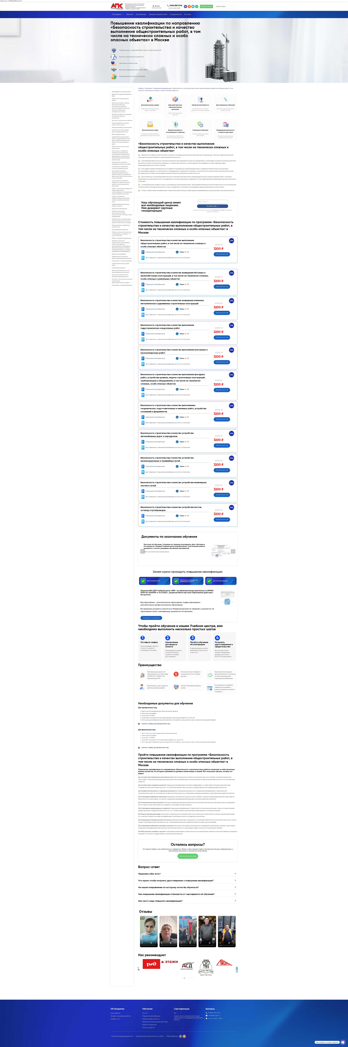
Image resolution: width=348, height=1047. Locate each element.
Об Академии (117, 1009)
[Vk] (185, 6)
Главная (140, 88)
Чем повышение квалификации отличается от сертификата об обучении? (176, 894)
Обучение (148, 88)
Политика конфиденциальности (122, 1036)
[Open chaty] (343, 1042)
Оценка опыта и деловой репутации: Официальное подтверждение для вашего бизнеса (188, 1017)
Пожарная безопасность (150, 1019)
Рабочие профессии (149, 1025)
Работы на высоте (148, 1027)
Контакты (210, 1009)
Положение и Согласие (218, 210)
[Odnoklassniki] (189, 6)
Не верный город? (156, 7)
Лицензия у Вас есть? (149, 874)
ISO (175, 1013)
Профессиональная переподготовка (155, 1022)
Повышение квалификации (162, 88)
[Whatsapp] (196, 6)
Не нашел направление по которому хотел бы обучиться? (168, 887)
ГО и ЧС (145, 1013)
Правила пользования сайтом (121, 1016)
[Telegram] (193, 6)
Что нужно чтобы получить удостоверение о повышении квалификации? (176, 881)
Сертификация (181, 1009)
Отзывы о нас (115, 1019)
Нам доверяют (116, 1013)
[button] (142, 551)
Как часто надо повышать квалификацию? (160, 901)
